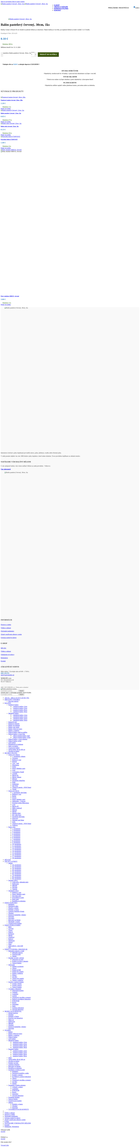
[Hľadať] (131, 8)
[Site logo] (12, 4)
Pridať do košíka (48, 54)
